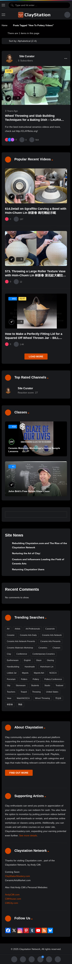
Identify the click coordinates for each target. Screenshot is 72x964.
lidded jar (12, 673)
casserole (50, 629)
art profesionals (33, 629)
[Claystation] (34, 15)
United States (52, 692)
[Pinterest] (26, 930)
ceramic (11, 635)
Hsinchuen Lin (46, 667)
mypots (25, 673)
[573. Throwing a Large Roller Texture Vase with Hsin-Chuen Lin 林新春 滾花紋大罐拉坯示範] (36, 248)
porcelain (11, 679)
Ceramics (43, 648)
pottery (36, 679)
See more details (28, 835)
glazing (50, 660)
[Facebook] (8, 930)
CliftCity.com (11, 903)
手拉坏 (58, 698)
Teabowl (59, 685)
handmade (30, 667)
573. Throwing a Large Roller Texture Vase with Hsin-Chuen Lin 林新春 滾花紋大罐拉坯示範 (35, 275)
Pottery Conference (53, 679)
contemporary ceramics (43, 654)
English (27, 660)
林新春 (10, 704)
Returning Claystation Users (28, 569)
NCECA (53, 673)
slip (8, 685)
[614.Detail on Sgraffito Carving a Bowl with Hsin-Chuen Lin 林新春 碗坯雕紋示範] (36, 185)
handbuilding (13, 667)
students (35, 685)
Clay (9, 654)
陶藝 (20, 704)
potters (24, 679)
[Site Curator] (9, 58)
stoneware (21, 685)
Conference (21, 654)
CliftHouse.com (13, 898)
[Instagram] (20, 930)
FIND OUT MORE (18, 772)
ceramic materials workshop (20, 648)
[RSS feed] (44, 930)
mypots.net (39, 673)
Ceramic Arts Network (52, 635)
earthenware (13, 660)
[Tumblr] (32, 930)
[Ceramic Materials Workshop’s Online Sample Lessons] (36, 438)
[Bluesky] (50, 930)
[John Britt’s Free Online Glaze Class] (36, 478)
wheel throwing (42, 698)
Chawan (56, 648)
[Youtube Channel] (38, 930)
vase (9, 698)
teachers (11, 692)
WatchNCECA (23, 698)
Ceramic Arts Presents (50, 641)
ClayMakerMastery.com (17, 876)
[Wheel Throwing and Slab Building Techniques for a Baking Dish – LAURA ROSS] (36, 85)
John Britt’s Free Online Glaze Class (29, 491)
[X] (14, 930)
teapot (24, 692)
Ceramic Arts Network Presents (21, 641)
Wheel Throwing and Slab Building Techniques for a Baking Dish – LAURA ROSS (33, 120)
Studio (47, 685)
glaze (39, 660)
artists (17, 629)
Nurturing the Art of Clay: (26, 553)
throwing (36, 692)
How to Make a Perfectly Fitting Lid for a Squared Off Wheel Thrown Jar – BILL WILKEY (33, 338)
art (8, 629)
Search (63, 514)
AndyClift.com (12, 894)
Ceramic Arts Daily (28, 635)
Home (4, 25)
